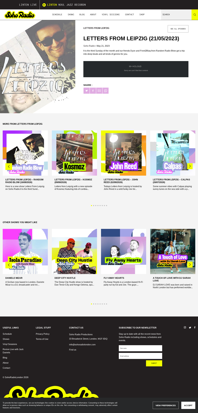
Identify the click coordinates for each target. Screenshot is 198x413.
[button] (190, 166)
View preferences (166, 405)
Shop (142, 15)
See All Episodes (178, 29)
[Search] (195, 14)
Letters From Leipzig (96, 28)
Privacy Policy (42, 334)
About (93, 15)
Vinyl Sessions (111, 15)
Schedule (57, 15)
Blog (82, 15)
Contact (129, 15)
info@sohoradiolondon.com (82, 344)
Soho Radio (89, 46)
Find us (72, 350)
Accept (188, 405)
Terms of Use (42, 339)
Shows (71, 15)
